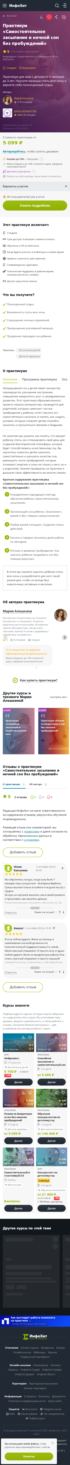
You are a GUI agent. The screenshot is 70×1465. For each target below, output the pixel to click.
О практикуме (13, 784)
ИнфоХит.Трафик (52, 1369)
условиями (31, 840)
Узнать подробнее (35, 205)
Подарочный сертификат (35, 1356)
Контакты (44, 1396)
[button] (35, 680)
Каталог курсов (29, 1347)
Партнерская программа (43, 1383)
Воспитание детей (29, 350)
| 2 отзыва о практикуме (24, 51)
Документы (59, 1396)
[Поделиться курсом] (56, 17)
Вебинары (40, 1352)
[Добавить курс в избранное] (30, 1037)
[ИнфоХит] (18, 6)
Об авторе (37, 784)
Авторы (60, 1347)
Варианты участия (15, 186)
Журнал (52, 1352)
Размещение (40, 1365)
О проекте (30, 1396)
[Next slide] (64, 637)
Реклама (55, 1365)
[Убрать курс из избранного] (49, 17)
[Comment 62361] (62, 868)
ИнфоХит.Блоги (46, 1374)
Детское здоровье (29, 356)
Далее (18, 1082)
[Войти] (64, 5)
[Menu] (4, 5)
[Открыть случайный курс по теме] (64, 17)
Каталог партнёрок (35, 1388)
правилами (32, 831)
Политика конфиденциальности (27, 1401)
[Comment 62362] (54, 928)
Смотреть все (58, 697)
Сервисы (13, 1369)
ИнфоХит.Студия (30, 1369)
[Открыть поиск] (57, 5)
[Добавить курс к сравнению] (41, 17)
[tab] (34, 667)
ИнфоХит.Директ (25, 1374)
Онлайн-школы (22, 1352)
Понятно (29, 1456)
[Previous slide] (5, 637)
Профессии (47, 1347)
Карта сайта (55, 1401)
